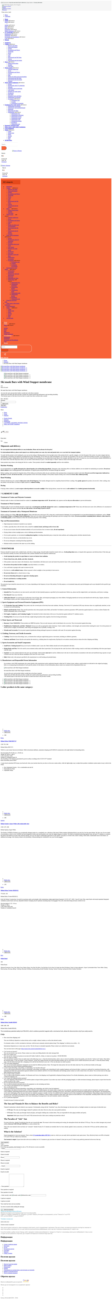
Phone (2, 1157)
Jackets (6, 25)
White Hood (4, 958)
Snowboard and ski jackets (15, 79)
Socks (9, 70)
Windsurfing (11, 112)
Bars (2, 955)
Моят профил (7, 1265)
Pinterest (6, 415)
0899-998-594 (4, 357)
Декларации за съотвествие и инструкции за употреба (19, 1270)
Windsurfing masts (16, 118)
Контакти (6, 1246)
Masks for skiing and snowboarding (17, 76)
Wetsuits (10, 87)
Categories (7, 16)
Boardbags (14, 122)
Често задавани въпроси (10, 1273)
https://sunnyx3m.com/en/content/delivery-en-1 (33, 1048)
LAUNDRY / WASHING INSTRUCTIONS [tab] (16, 422)
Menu (6, 15)
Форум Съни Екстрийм (10, 1264)
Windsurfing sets (15, 124)
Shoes (6, 22)
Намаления (7, 1267)
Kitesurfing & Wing (13, 110)
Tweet (5, 414)
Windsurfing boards (16, 121)
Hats (6, 28)
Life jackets (11, 90)
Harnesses (10, 109)
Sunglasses (7, 35)
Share (5, 412)
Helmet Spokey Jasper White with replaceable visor (15, 823)
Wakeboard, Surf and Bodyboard (16, 107)
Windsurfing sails (15, 119)
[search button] (4, 148)
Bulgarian (4, 9)
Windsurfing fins (15, 113)
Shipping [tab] (6, 420)
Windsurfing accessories (14, 97)
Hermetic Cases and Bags (14, 96)
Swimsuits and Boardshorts (12, 37)
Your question (5, 1186)
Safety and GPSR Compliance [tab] (12, 424)
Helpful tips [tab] (7, 421)
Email (3, 1166)
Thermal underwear (13, 69)
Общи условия (8, 1253)
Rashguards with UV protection (16, 85)
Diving (10, 84)
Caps (6, 38)
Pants (6, 26)
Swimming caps (15, 100)
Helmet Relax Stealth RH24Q (9, 1022)
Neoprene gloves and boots (15, 88)
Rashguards (8, 34)
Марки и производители (11, 1271)
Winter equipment (9, 31)
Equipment (7, 29)
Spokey (3, 820)
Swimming (11, 99)
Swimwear (11, 93)
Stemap (6, 1268)
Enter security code (6, 1195)
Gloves (10, 73)
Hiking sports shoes (13, 63)
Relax (2, 738)
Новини (6, 1252)
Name (3, 1148)
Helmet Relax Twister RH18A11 (9, 890)
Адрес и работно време (10, 1244)
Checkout (3, 161)
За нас (5, 1247)
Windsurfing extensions (17, 115)
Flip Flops (10, 66)
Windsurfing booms (16, 116)
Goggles (13, 102)
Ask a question (4, 1142)
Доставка (6, 1250)
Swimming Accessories (17, 103)
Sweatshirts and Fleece (14, 72)
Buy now (3, 405)
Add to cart (4, 403)
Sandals (10, 65)
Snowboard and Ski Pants (14, 78)
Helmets (10, 81)
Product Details (8, 418)
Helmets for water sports (14, 91)
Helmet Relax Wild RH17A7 (8, 741)
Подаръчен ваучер (9, 1249)
